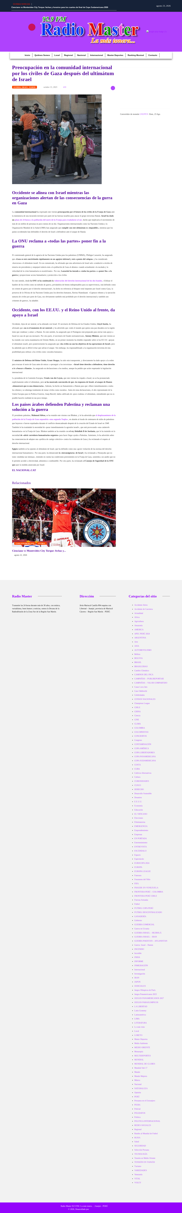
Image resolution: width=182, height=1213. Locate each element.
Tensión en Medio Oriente (144, 1158)
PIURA (137, 1105)
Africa (136, 617)
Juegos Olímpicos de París (144, 990)
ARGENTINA (140, 638)
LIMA (136, 1019)
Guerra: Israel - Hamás (25, 87)
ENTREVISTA (140, 847)
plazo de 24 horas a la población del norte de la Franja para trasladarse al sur (48, 220)
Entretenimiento (140, 843)
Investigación (139, 974)
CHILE (137, 707)
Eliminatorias (139, 822)
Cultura (137, 777)
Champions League (142, 703)
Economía (138, 806)
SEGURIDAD (140, 1146)
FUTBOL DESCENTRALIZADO (148, 912)
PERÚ (136, 1097)
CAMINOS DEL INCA (143, 675)
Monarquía (138, 1052)
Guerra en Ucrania (141, 929)
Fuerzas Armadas (141, 900)
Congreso (138, 740)
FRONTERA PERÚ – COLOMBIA (148, 892)
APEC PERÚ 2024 (142, 634)
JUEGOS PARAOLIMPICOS (146, 1002)
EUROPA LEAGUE (142, 871)
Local (57, 55)
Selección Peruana (141, 1150)
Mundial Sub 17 (140, 1068)
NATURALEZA (141, 1088)
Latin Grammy (140, 1011)
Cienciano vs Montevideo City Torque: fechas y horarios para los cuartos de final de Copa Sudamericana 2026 (59, 7)
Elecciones (138, 818)
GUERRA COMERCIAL (144, 924)
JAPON (137, 982)
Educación (138, 810)
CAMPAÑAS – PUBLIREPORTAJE (149, 679)
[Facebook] (15, 27)
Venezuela (138, 1174)
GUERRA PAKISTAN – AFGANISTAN (150, 941)
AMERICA (138, 630)
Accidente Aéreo (141, 605)
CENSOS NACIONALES (144, 699)
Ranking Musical (136, 55)
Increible (137, 953)
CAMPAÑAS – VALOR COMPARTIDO (150, 683)
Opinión (137, 1093)
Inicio (27, 55)
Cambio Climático (141, 671)
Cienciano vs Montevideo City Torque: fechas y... (39, 550)
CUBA (137, 769)
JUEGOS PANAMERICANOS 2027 (149, 998)
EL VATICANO (140, 814)
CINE (136, 720)
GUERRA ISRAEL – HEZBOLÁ (147, 933)
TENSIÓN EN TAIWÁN (144, 1162)
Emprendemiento (141, 830)
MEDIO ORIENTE (142, 1047)
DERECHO (139, 789)
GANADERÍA (140, 916)
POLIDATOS (139, 1113)
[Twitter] (23, 35)
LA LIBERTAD (140, 1006)
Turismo (137, 1166)
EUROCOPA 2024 (141, 863)
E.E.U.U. (138, 802)
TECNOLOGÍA (140, 1154)
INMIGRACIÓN (141, 965)
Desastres (138, 797)
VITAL (137, 1179)
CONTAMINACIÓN (142, 744)
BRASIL (137, 662)
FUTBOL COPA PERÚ (143, 908)
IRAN (136, 978)
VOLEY (137, 1183)
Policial (137, 1109)
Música (137, 1080)
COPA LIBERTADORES (144, 752)
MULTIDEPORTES (142, 1056)
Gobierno (138, 920)
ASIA (136, 646)
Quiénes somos (42, 55)
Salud (136, 1142)
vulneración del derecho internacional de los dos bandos (78, 281)
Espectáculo (139, 859)
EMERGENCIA (140, 826)
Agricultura (139, 621)
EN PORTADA (140, 838)
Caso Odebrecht (140, 691)
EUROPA (138, 867)
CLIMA (137, 724)
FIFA (136, 884)
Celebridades (139, 695)
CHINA (137, 711)
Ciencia (137, 715)
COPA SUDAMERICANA (25, 543)
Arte (136, 642)
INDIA (137, 957)
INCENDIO (139, 949)
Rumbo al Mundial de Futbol (146, 1133)
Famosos (137, 875)
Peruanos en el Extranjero (144, 1101)
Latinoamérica (140, 1015)
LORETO (138, 1035)
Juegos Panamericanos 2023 (145, 994)
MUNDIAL (139, 1060)
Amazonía (138, 625)
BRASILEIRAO (141, 666)
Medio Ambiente (141, 1043)
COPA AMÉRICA (141, 748)
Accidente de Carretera (143, 609)
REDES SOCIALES (142, 1125)
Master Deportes (115, 55)
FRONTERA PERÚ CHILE (145, 896)
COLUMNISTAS (141, 732)
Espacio (137, 855)
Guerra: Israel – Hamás (143, 945)
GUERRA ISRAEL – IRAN (145, 937)
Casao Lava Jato (140, 687)
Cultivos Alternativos (142, 773)
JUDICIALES (140, 986)
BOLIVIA (138, 658)
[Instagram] (31, 27)
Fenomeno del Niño (142, 879)
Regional (68, 55)
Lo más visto (139, 1027)
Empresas (138, 834)
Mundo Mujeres (140, 1076)
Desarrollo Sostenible (143, 793)
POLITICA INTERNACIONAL (147, 1121)
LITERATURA (140, 1023)
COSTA (137, 765)
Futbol (41, 543)
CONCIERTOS (140, 736)
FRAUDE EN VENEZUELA (146, 888)
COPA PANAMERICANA (145, 756)
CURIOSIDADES (141, 781)
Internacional (96, 55)
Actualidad (138, 613)
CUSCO (137, 785)
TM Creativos (95, 1209)
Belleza (137, 654)
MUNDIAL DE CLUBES (144, 1064)
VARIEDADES (140, 1170)
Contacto (152, 55)
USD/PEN (144, 114)
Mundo (137, 1072)
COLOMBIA (139, 728)
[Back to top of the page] (167, 1208)
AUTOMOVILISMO (142, 650)
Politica (137, 1117)
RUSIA (137, 1138)
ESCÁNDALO (140, 851)
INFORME (138, 961)
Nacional (81, 55)
